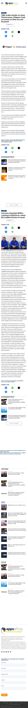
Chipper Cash (22, 56)
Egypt (2, 381)
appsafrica (10, 24)
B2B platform (10, 250)
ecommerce (20, 380)
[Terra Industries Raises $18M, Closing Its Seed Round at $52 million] (4, 410)
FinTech (20, 140)
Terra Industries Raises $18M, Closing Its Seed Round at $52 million (16, 408)
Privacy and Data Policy (14, 704)
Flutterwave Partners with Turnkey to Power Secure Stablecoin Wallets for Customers (17, 177)
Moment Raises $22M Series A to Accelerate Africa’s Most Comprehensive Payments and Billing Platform (16, 401)
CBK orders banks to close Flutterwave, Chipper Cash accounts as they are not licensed (13, 453)
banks (2, 70)
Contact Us (22, 702)
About (16, 702)
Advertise (5, 702)
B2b (10, 380)
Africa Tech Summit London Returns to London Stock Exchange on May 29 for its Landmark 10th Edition (17, 161)
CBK (14, 139)
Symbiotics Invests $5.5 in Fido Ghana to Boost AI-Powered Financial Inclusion (16, 169)
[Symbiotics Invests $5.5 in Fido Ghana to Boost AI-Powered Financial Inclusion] (4, 170)
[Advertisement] (14, 192)
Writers (11, 702)
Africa (11, 139)
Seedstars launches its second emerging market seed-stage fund (12, 451)
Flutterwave (6, 58)
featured (14, 140)
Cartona (14, 380)
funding (12, 381)
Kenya (10, 142)
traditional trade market (7, 271)
